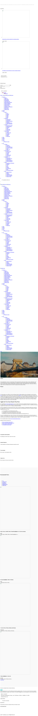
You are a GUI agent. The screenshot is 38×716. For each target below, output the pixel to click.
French (6, 93)
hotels (20, 395)
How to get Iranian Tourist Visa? (7, 422)
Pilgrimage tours (4, 484)
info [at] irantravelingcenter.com (15, 418)
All (2, 480)
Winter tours (4, 485)
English (4, 92)
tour (1, 395)
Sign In (1, 95)
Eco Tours (4, 482)
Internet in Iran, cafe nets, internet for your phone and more (10, 39)
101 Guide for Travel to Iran (6, 424)
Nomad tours (4, 483)
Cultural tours (4, 481)
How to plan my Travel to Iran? (7, 423)
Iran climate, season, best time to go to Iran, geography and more (11, 70)
